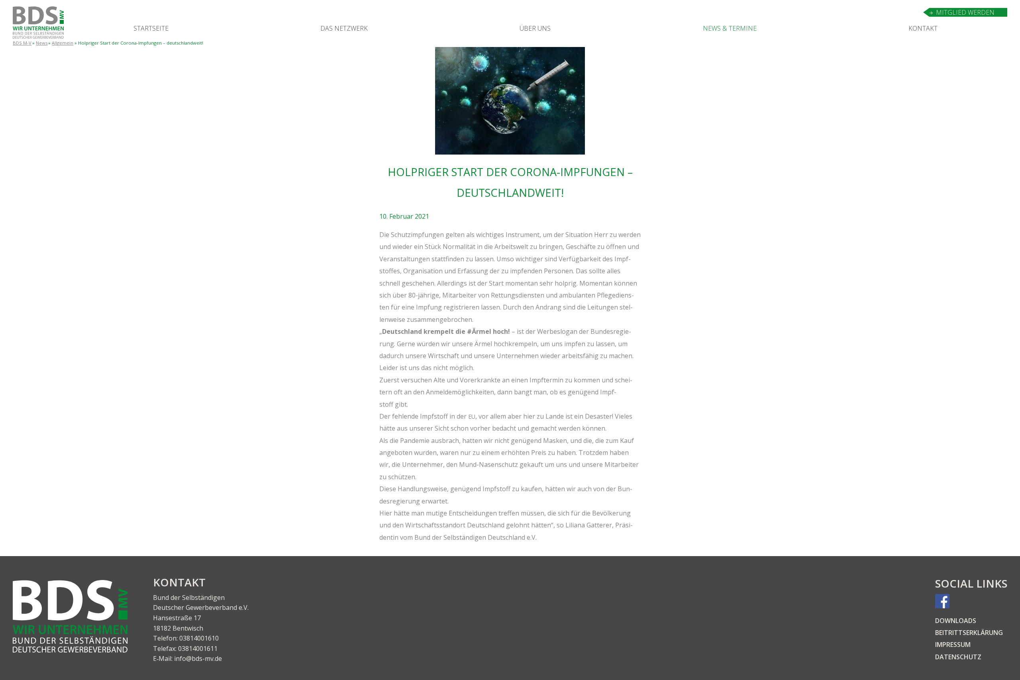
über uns (535, 28)
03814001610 (199, 638)
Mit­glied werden (965, 12)
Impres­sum (953, 644)
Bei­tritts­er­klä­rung (969, 632)
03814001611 (198, 648)
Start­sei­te (151, 28)
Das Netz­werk (344, 28)
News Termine (730, 28)
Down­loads (955, 620)
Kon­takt (923, 28)
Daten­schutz (958, 657)
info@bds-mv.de (198, 658)
